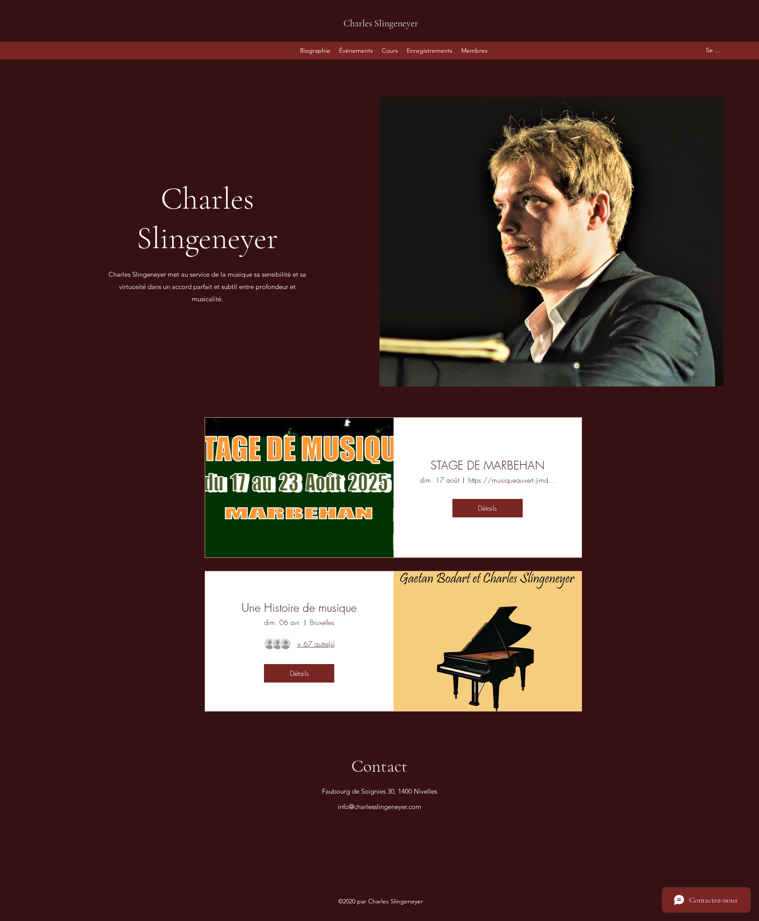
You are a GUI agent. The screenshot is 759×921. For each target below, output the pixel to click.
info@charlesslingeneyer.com (379, 806)
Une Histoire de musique (299, 607)
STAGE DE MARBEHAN (487, 465)
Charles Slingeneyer (380, 23)
